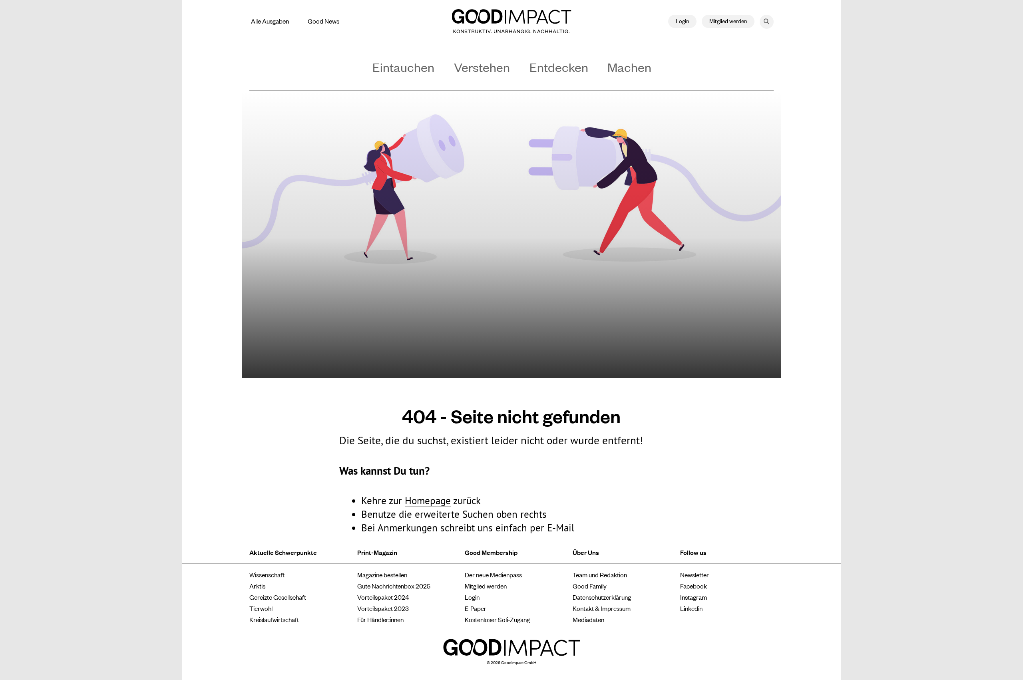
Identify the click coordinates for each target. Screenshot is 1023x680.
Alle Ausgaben (270, 21)
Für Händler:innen (380, 619)
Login (682, 20)
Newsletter (694, 574)
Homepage (428, 500)
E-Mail (560, 527)
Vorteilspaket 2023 (383, 608)
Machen (629, 67)
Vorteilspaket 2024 (383, 597)
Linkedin (691, 608)
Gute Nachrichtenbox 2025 (393, 585)
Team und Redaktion (600, 574)
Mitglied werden (728, 20)
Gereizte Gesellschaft (277, 597)
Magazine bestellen (382, 574)
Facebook (693, 585)
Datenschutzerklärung (602, 597)
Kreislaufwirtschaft (274, 619)
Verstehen (482, 67)
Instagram (693, 597)
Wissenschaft (267, 574)
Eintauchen (403, 67)
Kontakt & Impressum (602, 608)
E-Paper (475, 608)
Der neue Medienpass (493, 574)
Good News (323, 21)
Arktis (257, 585)
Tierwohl (261, 608)
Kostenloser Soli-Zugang (497, 619)
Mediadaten (588, 619)
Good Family (590, 585)
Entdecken (558, 67)
